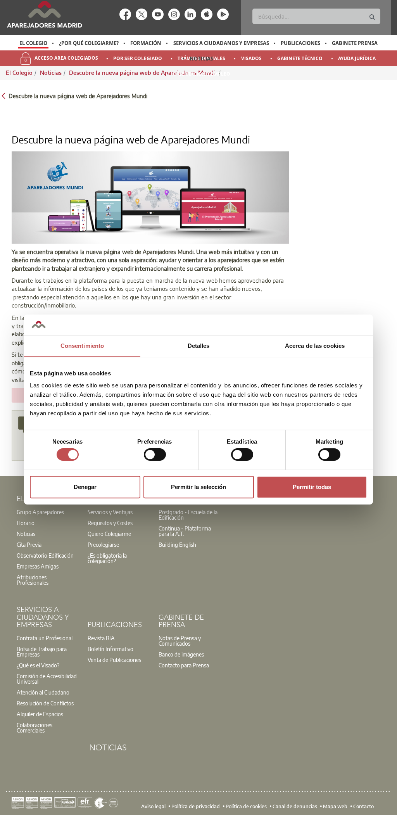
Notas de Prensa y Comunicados (180, 640)
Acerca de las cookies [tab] (315, 345)
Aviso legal (153, 806)
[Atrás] (3, 95)
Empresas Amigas (38, 566)
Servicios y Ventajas (110, 511)
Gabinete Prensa (355, 43)
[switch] (155, 454)
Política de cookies (246, 806)
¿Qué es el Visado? (38, 665)
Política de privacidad (195, 806)
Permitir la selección (198, 487)
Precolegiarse (103, 544)
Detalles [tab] (199, 345)
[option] (33, 43)
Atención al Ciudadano (43, 692)
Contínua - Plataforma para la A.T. (185, 531)
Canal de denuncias (295, 806)
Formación (145, 43)
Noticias (201, 58)
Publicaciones (300, 43)
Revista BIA (101, 637)
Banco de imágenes (181, 654)
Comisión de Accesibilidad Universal (47, 678)
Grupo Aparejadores (40, 511)
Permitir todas (312, 487)
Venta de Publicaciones (114, 659)
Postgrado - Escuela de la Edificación (188, 514)
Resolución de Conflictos (45, 703)
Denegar (85, 487)
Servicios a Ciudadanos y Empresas (221, 43)
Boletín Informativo (110, 648)
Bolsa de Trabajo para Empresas (42, 651)
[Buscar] (372, 17)
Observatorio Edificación (45, 555)
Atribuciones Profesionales (32, 580)
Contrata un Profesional (44, 637)
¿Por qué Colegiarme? (89, 43)
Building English (177, 544)
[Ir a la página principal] (44, 14)
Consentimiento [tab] (82, 345)
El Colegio (33, 43)
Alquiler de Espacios (40, 713)
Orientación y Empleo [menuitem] (201, 74)
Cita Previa (29, 544)
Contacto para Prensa (184, 665)
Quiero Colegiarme (109, 533)
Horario (26, 522)
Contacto (363, 806)
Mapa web (335, 806)
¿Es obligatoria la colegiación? (107, 558)
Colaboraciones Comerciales (34, 727)
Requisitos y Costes (110, 522)
